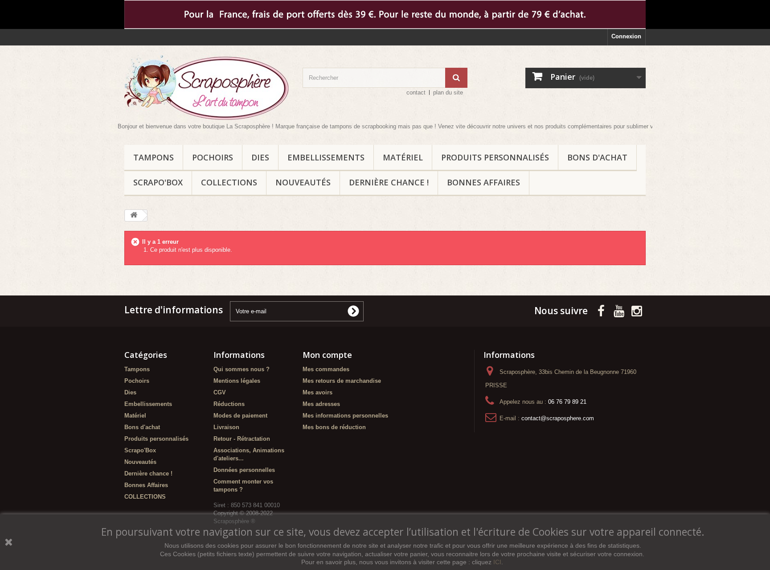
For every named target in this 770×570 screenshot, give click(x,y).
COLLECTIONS (229, 182)
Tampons (153, 157)
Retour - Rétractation (241, 438)
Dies (260, 157)
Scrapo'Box (158, 182)
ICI (497, 562)
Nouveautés (303, 182)
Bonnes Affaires (483, 182)
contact (416, 92)
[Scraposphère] (206, 87)
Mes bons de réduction (334, 427)
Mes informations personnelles (345, 415)
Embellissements (326, 157)
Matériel (403, 157)
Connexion (626, 36)
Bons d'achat (597, 157)
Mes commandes (326, 369)
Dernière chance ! (389, 182)
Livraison (226, 427)
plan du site (448, 92)
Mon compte (327, 354)
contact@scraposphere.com (557, 418)
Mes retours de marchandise (342, 380)
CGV (219, 392)
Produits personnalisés (495, 157)
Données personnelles (244, 470)
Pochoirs (212, 157)
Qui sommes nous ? (241, 369)
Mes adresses (321, 404)
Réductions (229, 404)
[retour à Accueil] (133, 215)
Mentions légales (236, 380)
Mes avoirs (317, 392)
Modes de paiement (240, 415)
